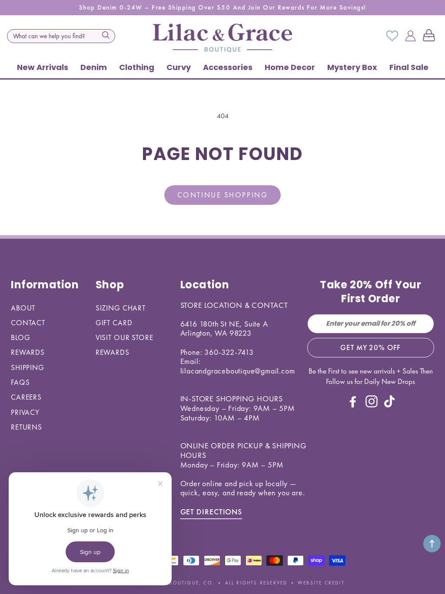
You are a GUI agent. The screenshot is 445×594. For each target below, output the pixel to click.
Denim (93, 67)
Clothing (136, 67)
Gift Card (114, 322)
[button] (430, 36)
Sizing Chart (121, 308)
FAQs (20, 382)
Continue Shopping (222, 195)
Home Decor (290, 67)
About (23, 308)
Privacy (25, 412)
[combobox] (61, 36)
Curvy (178, 67)
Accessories (227, 67)
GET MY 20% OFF (370, 347)
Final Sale (408, 67)
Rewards (28, 352)
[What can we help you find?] (106, 35)
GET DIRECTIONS (211, 512)
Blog (20, 337)
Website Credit (321, 583)
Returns (26, 427)
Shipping (27, 367)
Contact (28, 322)
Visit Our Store (124, 337)
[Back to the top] (432, 543)
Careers (26, 397)
